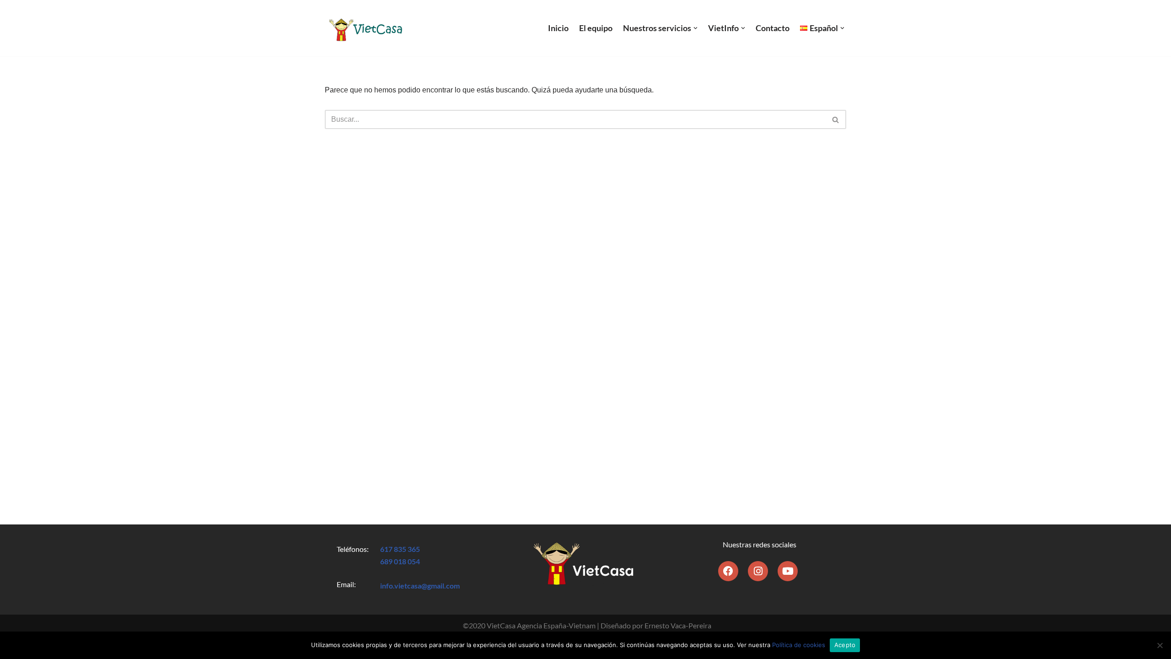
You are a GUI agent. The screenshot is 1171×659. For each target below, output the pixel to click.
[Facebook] (728, 571)
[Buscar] (836, 119)
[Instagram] (758, 571)
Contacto (773, 28)
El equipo (595, 28)
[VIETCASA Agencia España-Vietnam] (364, 28)
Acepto (845, 644)
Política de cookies (798, 644)
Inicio (558, 28)
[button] (695, 28)
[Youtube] (788, 571)
